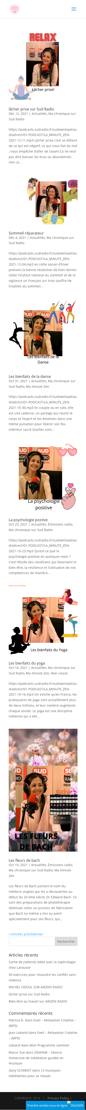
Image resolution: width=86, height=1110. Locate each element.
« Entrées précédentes (26, 934)
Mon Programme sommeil (49, 1045)
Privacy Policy (58, 1098)
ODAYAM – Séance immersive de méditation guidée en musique (36, 1058)
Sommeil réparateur (26, 233)
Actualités (39, 113)
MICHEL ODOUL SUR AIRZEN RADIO (36, 987)
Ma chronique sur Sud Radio (31, 530)
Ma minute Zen (37, 386)
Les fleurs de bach (24, 860)
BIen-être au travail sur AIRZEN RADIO (38, 1001)
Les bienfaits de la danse (30, 376)
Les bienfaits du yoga (27, 663)
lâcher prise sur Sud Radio (31, 109)
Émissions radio (60, 524)
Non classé (59, 673)
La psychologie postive (28, 519)
